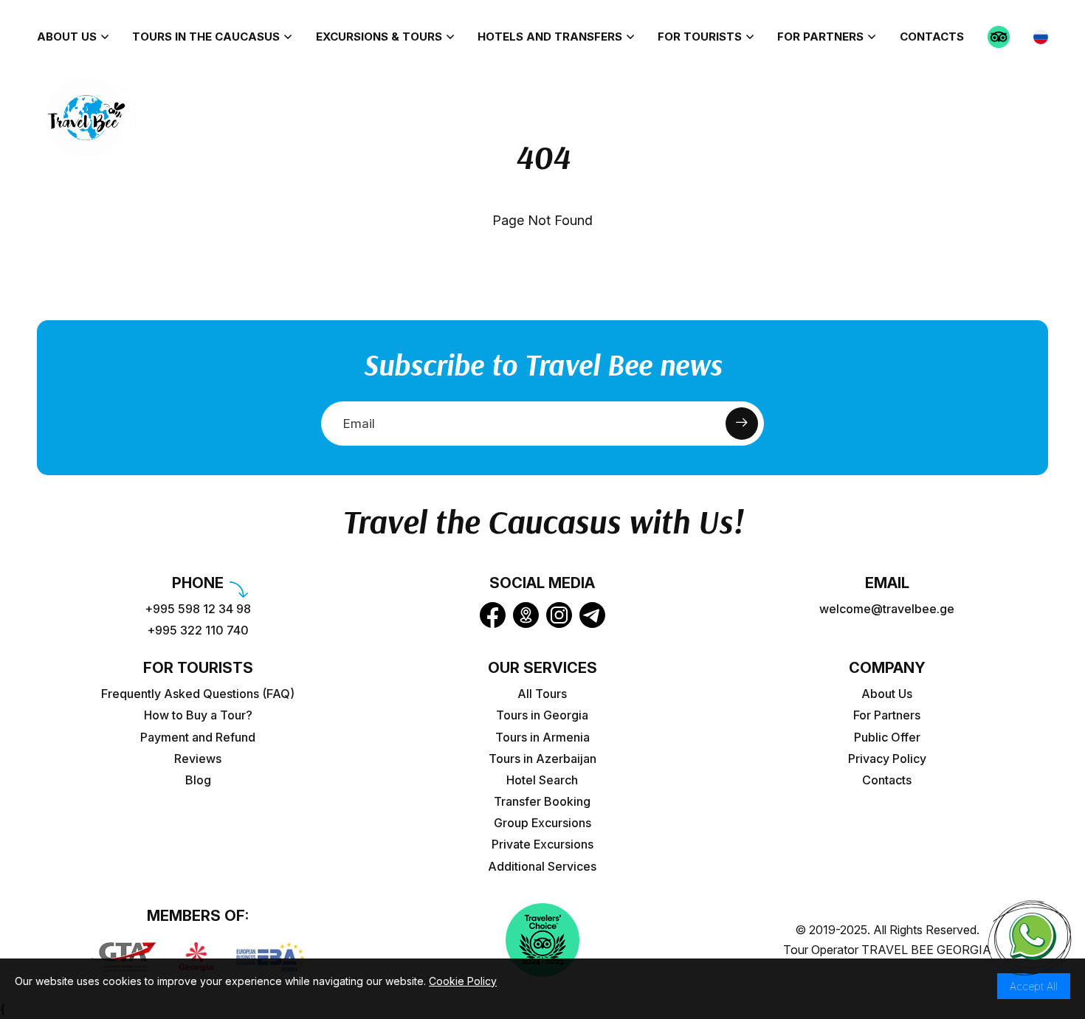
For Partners (820, 37)
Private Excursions (542, 844)
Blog (198, 780)
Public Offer (887, 737)
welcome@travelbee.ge (886, 609)
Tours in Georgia (542, 715)
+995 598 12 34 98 (198, 609)
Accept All (1034, 986)
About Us (67, 37)
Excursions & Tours (379, 37)
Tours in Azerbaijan (542, 759)
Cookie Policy (463, 981)
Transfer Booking (542, 802)
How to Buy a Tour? (198, 715)
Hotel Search (542, 780)
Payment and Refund (197, 737)
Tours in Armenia (542, 737)
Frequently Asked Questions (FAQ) (197, 694)
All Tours (542, 694)
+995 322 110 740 (198, 631)
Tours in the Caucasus (206, 37)
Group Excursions (542, 823)
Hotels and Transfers (550, 37)
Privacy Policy (887, 759)
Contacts (932, 37)
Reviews (197, 759)
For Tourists (700, 37)
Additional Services (542, 867)
